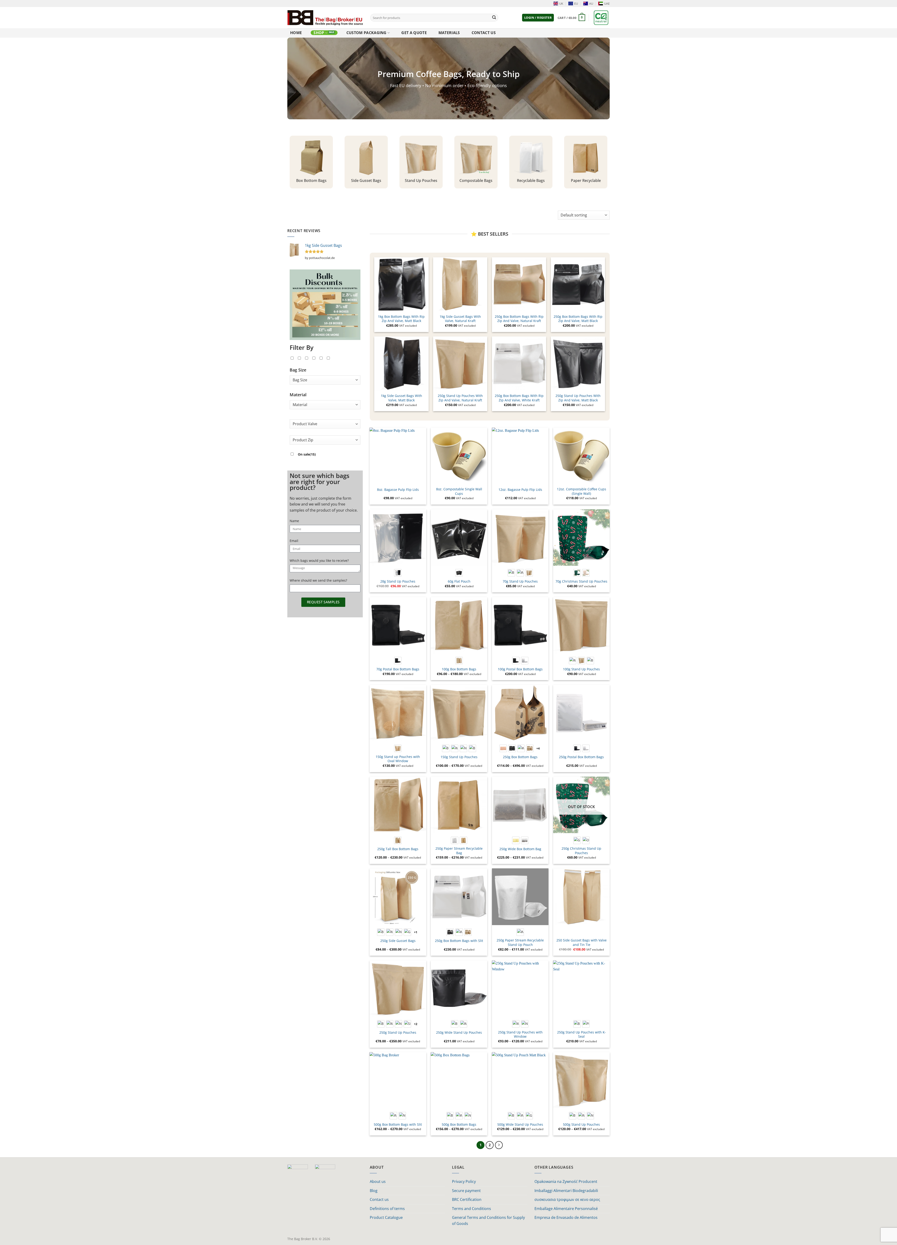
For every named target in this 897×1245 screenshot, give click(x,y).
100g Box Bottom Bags (459, 669)
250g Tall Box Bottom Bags (397, 849)
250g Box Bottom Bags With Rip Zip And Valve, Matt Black (578, 319)
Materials (449, 32)
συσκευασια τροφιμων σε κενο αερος (567, 1199)
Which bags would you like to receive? (319, 560)
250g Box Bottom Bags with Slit (459, 941)
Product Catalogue (386, 1217)
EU (576, 3)
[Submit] (494, 18)
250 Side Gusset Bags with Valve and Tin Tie (581, 942)
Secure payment (466, 1190)
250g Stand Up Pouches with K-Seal (581, 1034)
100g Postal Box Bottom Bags (520, 669)
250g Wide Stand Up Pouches (459, 1032)
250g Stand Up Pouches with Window (520, 1034)
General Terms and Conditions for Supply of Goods (488, 1220)
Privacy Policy (464, 1181)
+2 (415, 1024)
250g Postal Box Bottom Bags (581, 757)
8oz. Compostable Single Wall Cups (459, 491)
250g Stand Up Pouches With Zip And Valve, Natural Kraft (460, 398)
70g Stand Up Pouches (520, 581)
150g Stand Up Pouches (459, 757)
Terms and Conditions (471, 1208)
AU (591, 3)
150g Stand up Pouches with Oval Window (398, 759)
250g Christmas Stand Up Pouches (581, 850)
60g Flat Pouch (459, 581)
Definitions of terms (387, 1208)
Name (294, 521)
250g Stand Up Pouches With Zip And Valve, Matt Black (578, 398)
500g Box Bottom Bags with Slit (398, 1124)
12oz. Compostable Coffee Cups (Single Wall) (581, 491)
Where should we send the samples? (318, 580)
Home (296, 32)
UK (561, 3)
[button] (538, 17)
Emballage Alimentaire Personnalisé (566, 1208)
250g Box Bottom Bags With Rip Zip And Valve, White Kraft (519, 398)
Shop (318, 32)
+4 (538, 748)
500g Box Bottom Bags (459, 1124)
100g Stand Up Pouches (581, 669)
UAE (607, 3)
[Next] (499, 1145)
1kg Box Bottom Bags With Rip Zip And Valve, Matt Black (401, 319)
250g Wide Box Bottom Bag (520, 849)
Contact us (484, 32)
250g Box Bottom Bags (520, 757)
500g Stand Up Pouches (581, 1124)
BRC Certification (466, 1199)
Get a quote (414, 32)
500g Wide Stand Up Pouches (520, 1124)
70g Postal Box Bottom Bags (397, 669)
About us (378, 1181)
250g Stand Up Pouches (397, 1032)
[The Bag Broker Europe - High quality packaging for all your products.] (325, 17)
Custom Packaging (366, 32)
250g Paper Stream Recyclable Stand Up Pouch (520, 942)
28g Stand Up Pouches (397, 581)
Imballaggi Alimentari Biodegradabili (566, 1190)
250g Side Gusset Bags (398, 941)
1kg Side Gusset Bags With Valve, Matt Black (401, 398)
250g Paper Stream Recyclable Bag (459, 850)
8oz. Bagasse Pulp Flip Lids (398, 490)
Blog (373, 1190)
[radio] (397, 572)
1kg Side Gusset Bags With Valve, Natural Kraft (460, 319)
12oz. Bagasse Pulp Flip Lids (520, 490)
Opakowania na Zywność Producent (565, 1181)
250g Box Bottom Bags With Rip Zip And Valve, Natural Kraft (519, 319)
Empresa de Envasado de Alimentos (566, 1217)
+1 (415, 932)
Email (294, 540)
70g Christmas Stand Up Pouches (581, 581)
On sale (307, 454)
